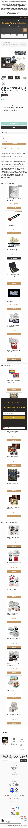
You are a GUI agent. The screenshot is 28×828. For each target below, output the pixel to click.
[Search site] (25, 30)
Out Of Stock (14, 258)
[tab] (4, 149)
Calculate (14, 144)
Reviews (19, 148)
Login (21, 17)
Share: (2, 95)
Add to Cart (14, 124)
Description (4, 148)
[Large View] (3, 77)
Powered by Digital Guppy (18, 826)
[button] (14, 127)
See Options (14, 207)
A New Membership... (14, 744)
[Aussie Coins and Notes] (14, 22)
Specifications (12, 148)
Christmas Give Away (4, 744)
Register (25, 17)
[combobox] (4, 428)
